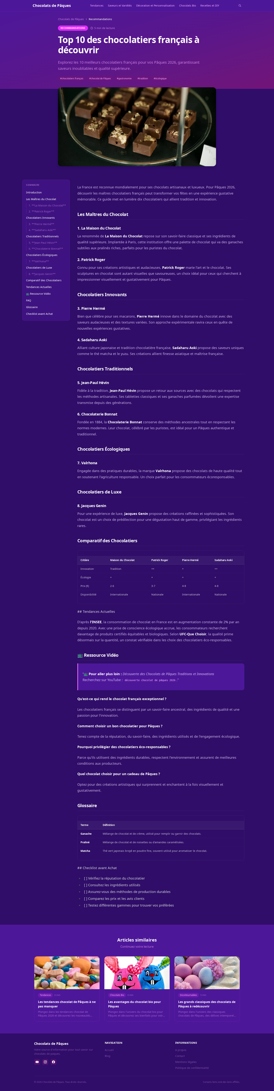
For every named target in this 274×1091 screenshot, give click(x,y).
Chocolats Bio (187, 5)
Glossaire (32, 307)
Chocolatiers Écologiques (41, 255)
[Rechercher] (239, 5)
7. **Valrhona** (39, 261)
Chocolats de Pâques (71, 19)
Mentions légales (186, 1062)
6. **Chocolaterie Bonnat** (46, 248)
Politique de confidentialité (192, 1068)
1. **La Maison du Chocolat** (47, 205)
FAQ (28, 300)
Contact (180, 1056)
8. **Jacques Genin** (42, 274)
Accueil (109, 1050)
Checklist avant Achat (39, 314)
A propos (180, 1050)
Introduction (34, 192)
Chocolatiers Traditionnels (42, 236)
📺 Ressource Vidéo (38, 293)
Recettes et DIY (209, 5)
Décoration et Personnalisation (155, 5)
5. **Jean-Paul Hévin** (43, 242)
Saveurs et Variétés (120, 5)
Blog (107, 1056)
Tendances (96, 5)
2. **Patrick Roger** (41, 211)
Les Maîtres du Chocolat (41, 199)
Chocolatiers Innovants (40, 217)
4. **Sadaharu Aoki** (42, 230)
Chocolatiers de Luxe (39, 267)
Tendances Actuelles (39, 287)
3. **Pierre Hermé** (41, 224)
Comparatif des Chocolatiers (44, 280)
